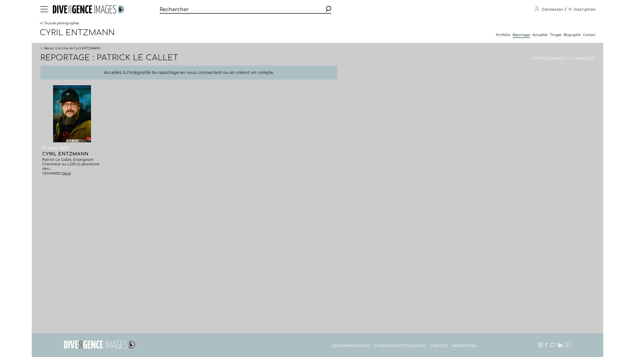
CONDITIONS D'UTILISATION (399, 346)
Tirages (555, 35)
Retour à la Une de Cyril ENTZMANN (72, 48)
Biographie (572, 35)
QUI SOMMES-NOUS (350, 346)
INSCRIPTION (464, 346)
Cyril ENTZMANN (77, 33)
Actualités (540, 35)
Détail (66, 173)
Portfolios (503, 35)
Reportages (521, 35)
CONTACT (439, 346)
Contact (589, 35)
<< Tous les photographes (59, 23)
